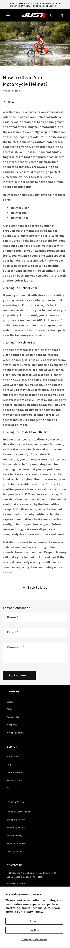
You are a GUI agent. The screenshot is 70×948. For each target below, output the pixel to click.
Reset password (15, 780)
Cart (9, 788)
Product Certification (19, 811)
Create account (15, 772)
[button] (8, 15)
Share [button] (11, 102)
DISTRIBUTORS (15, 733)
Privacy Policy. (32, 912)
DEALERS (12, 725)
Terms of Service (16, 843)
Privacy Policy (15, 851)
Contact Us (13, 717)
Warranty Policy (16, 827)
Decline (34, 930)
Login (10, 764)
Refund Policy (14, 835)
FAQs (9, 709)
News (10, 701)
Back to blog (37, 587)
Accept (34, 921)
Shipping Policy (16, 819)
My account (13, 756)
